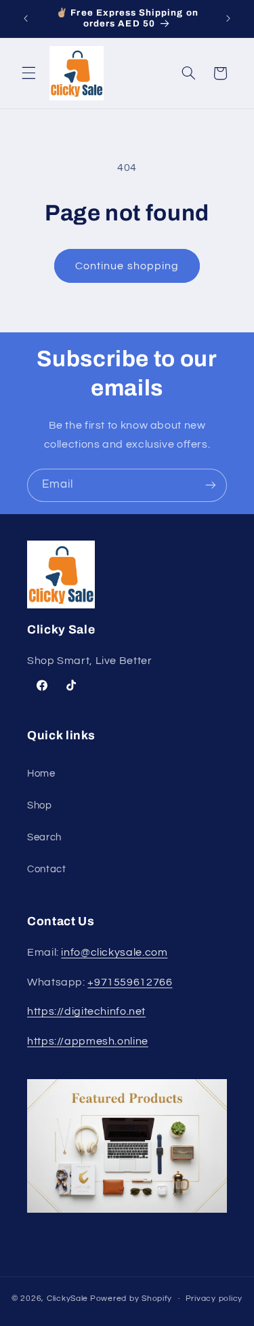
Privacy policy (214, 1298)
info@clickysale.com (114, 952)
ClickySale (67, 1298)
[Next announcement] (228, 18)
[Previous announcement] (26, 18)
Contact (46, 869)
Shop (39, 805)
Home (41, 773)
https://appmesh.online (87, 1041)
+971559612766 (129, 982)
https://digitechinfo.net (86, 1011)
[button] (28, 73)
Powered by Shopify (131, 1298)
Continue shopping (127, 265)
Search (44, 837)
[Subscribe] (210, 485)
